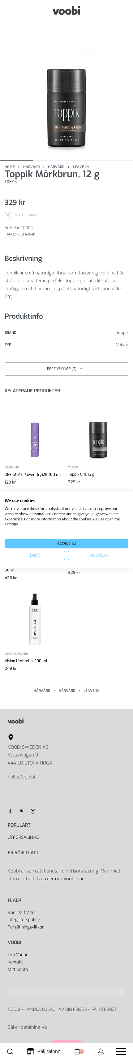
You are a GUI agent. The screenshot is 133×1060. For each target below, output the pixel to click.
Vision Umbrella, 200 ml (26, 660)
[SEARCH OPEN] (10, 1051)
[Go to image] (16, 160)
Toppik (73, 467)
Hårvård (31, 167)
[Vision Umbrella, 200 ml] (35, 617)
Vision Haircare (16, 654)
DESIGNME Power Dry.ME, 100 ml (33, 474)
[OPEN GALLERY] (66, 87)
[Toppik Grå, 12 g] (98, 430)
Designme (12, 468)
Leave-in (81, 167)
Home (10, 167)
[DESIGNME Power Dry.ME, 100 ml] (35, 430)
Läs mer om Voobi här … (63, 879)
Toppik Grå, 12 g (81, 474)
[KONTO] (100, 1051)
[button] (66, 369)
